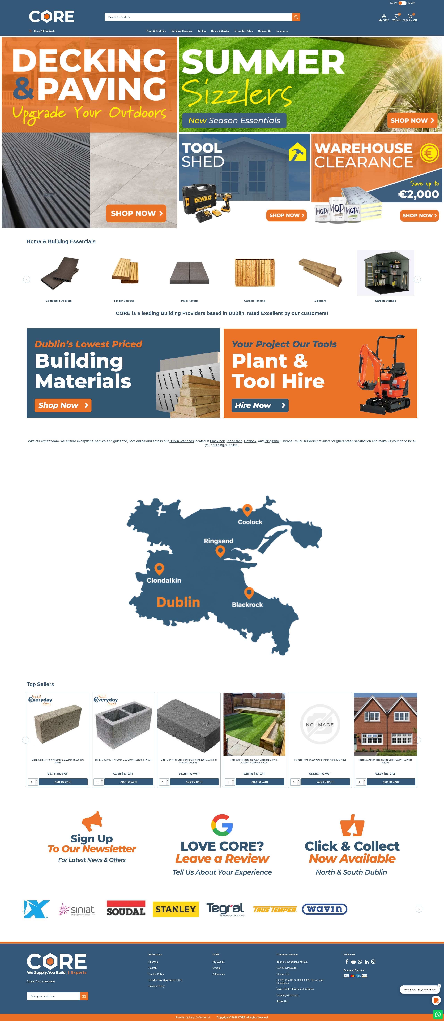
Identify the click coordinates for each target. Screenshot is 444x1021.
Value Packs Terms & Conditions (295, 989)
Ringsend (272, 441)
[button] (436, 1000)
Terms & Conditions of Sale (292, 961)
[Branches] (222, 679)
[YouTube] (353, 961)
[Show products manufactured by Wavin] (99, 909)
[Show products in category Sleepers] (320, 273)
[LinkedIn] (366, 961)
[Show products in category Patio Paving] (189, 273)
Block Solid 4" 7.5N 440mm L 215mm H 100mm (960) (58, 761)
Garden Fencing (254, 300)
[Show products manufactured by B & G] (297, 909)
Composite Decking (59, 300)
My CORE (384, 20)
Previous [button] (26, 279)
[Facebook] (347, 961)
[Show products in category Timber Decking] (124, 273)
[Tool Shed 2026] (244, 181)
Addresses (219, 973)
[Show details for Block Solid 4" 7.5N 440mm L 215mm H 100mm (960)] (57, 724)
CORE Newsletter (287, 967)
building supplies (224, 445)
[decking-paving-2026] (89, 132)
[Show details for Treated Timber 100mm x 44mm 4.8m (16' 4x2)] (320, 724)
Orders (217, 967)
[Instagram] (373, 961)
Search (296, 17)
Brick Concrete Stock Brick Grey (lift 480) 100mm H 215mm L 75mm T (189, 761)
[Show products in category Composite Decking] (58, 273)
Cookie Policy (156, 973)
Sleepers (320, 300)
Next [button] (417, 279)
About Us (282, 1001)
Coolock (250, 441)
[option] (58, 279)
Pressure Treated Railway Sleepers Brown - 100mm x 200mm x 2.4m (254, 761)
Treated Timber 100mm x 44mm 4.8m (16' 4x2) (320, 759)
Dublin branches (181, 441)
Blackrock (217, 441)
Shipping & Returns (288, 995)
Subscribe (84, 996)
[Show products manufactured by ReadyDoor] (198, 909)
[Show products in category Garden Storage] (385, 273)
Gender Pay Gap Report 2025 (165, 980)
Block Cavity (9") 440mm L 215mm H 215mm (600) (123, 759)
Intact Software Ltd (199, 1017)
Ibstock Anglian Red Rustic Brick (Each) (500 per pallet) (385, 761)
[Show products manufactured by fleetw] (148, 909)
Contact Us (283, 973)
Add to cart (63, 782)
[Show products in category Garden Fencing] (255, 273)
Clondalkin (234, 441)
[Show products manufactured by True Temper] (49, 909)
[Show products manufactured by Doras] (347, 909)
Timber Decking (124, 300)
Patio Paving (189, 300)
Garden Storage (385, 300)
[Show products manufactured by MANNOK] (247, 909)
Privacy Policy (156, 986)
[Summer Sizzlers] (310, 84)
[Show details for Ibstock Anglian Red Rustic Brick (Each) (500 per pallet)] (385, 724)
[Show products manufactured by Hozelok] (396, 909)
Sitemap (153, 961)
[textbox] (198, 17)
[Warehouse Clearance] (376, 181)
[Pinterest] (360, 961)
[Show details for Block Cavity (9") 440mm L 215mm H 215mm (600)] (123, 724)
